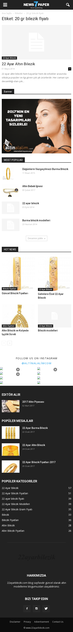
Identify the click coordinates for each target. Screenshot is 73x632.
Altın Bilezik (8, 525)
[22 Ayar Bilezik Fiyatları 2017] (10, 466)
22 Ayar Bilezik (9, 58)
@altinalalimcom (37, 363)
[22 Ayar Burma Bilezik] (10, 432)
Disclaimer (15, 621)
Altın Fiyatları (9, 326)
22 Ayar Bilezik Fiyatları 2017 (38, 462)
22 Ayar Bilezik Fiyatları (15, 493)
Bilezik (5, 514)
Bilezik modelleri (48, 330)
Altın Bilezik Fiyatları (13, 530)
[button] (68, 5)
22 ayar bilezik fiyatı (13, 498)
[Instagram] (36, 608)
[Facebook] (26, 608)
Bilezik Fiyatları (9, 288)
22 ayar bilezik (30, 203)
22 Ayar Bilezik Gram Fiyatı (17, 509)
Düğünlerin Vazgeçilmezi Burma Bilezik (45, 169)
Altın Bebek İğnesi (32, 186)
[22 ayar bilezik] (10, 208)
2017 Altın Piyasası (33, 401)
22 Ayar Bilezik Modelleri (16, 504)
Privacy (27, 621)
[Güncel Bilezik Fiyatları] (18, 273)
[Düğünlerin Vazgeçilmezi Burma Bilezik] (8, 173)
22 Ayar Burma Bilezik (35, 428)
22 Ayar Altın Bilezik (18, 64)
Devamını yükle (35, 238)
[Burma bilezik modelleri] (10, 225)
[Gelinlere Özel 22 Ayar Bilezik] (54, 274)
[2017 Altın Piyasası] (10, 406)
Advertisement (41, 621)
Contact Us (57, 621)
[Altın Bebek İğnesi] (10, 190)
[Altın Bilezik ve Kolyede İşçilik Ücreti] (18, 315)
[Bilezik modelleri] (54, 315)
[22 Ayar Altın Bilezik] (36, 42)
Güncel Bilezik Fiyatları (15, 293)
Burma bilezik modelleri (36, 220)
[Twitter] (46, 608)
